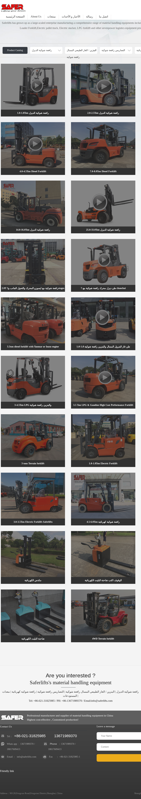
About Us (36, 16)
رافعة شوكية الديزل (127, 691)
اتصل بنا (103, 16)
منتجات (51, 16)
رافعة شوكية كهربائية (24, 691)
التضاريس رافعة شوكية (50, 691)
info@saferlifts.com (26, 756)
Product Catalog (15, 50)
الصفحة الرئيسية (15, 16)
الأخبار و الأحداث (71, 16)
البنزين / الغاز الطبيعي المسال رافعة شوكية (90, 691)
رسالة (89, 16)
